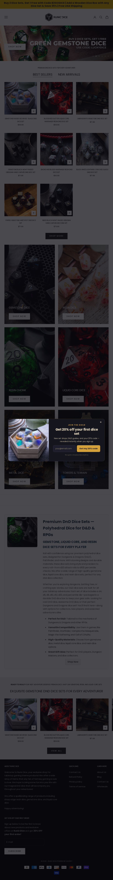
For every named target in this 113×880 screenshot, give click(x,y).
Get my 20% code (88, 448)
